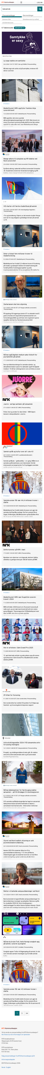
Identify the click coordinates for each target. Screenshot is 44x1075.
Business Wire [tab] (6, 19)
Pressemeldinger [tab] (8, 15)
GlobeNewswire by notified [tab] (31, 19)
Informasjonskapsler (8, 1059)
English (8, 1067)
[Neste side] (22, 1013)
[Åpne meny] (21, 2)
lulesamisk (19, 28)
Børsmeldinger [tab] (28, 15)
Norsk (3, 1067)
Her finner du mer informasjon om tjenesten (16, 1034)
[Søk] (39, 9)
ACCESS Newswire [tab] (7, 22)
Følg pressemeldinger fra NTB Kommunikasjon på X (18, 1056)
